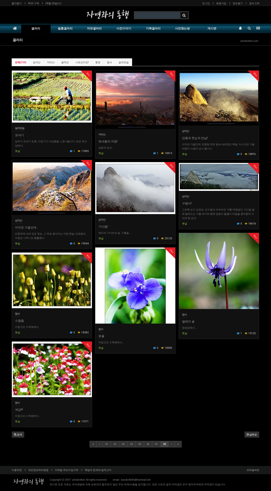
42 (114, 444)
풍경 (97, 62)
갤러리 (35, 28)
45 (139, 444)
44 (131, 444)
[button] (18, 434)
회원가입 (221, 3)
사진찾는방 (182, 28)
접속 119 (254, 3)
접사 (109, 62)
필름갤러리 (65, 28)
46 (148, 444)
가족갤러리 (153, 28)
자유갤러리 (94, 28)
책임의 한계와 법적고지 (98, 470)
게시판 (211, 28)
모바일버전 (253, 470)
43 (123, 444)
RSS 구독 (33, 3)
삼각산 (36, 62)
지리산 (51, 62)
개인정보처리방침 (38, 470)
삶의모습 (124, 62)
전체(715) (20, 62)
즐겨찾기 (17, 3)
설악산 (65, 62)
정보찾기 (238, 3)
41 (106, 444)
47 (156, 444)
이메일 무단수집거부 (66, 470)
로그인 (206, 3)
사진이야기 (123, 28)
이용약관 (17, 470)
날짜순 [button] (253, 434)
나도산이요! (82, 62)
